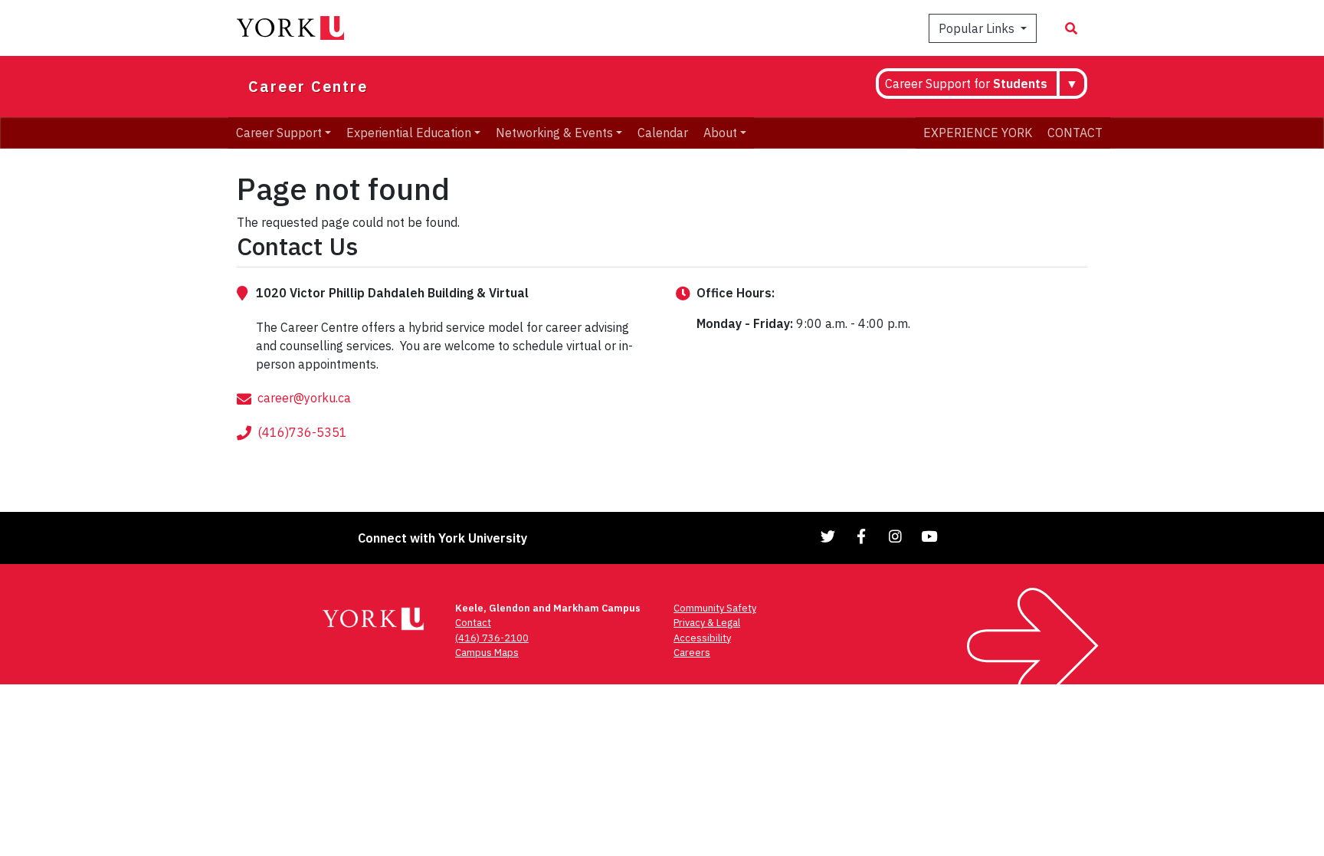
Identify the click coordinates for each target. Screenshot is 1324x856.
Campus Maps (487, 652)
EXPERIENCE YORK (977, 132)
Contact (473, 622)
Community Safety (714, 608)
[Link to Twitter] (828, 536)
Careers (691, 652)
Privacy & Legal (706, 622)
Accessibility (702, 637)
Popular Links (978, 28)
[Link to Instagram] (895, 536)
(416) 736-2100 (492, 637)
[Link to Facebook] (862, 536)
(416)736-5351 (302, 432)
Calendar (662, 132)
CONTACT (1075, 132)
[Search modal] (1071, 28)
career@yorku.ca (304, 397)
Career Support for (966, 83)
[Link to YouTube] (929, 536)
